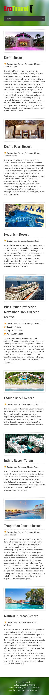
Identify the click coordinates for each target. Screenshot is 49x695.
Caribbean (29, 64)
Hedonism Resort (16, 234)
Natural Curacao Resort (21, 616)
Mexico (37, 64)
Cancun (21, 64)
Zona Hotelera (10, 535)
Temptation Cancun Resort (23, 526)
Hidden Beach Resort (19, 398)
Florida (38, 323)
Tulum (36, 404)
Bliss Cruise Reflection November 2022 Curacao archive (21, 312)
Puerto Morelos (10, 66)
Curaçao (30, 323)
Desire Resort (14, 58)
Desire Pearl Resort (18, 147)
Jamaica (30, 241)
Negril (36, 241)
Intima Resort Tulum (18, 461)
